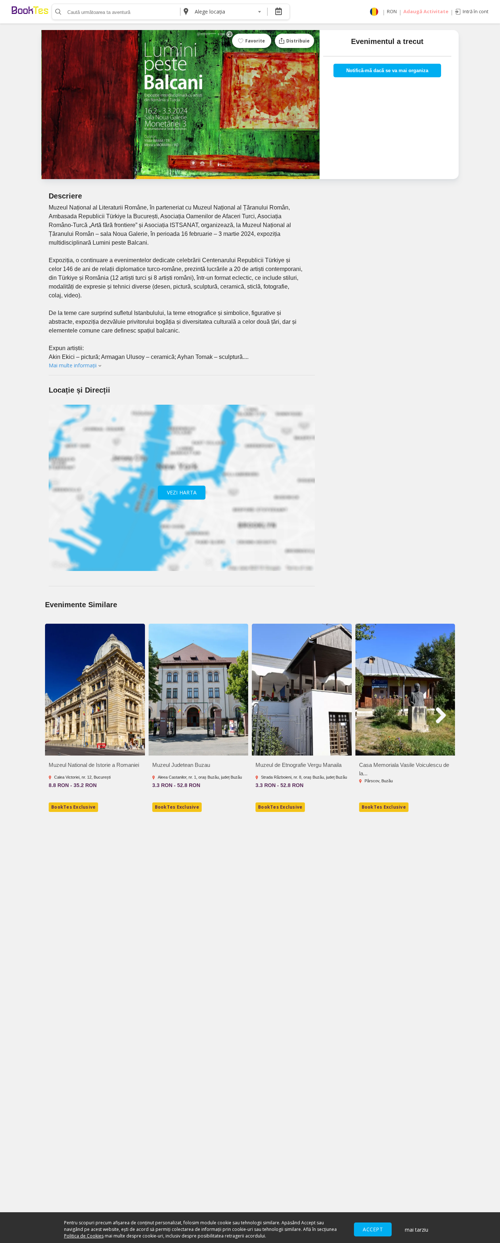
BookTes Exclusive (73, 807)
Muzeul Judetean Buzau (181, 765)
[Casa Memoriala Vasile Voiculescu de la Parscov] (405, 690)
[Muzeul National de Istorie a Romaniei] (95, 690)
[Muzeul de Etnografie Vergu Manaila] (302, 690)
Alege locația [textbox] (210, 11)
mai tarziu (416, 1229)
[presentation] (57, 715)
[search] (57, 11)
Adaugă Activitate (425, 11)
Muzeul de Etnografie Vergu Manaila (298, 765)
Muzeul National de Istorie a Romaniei (94, 765)
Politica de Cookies (84, 1236)
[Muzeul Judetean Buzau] (199, 690)
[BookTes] (30, 11)
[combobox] (228, 12)
